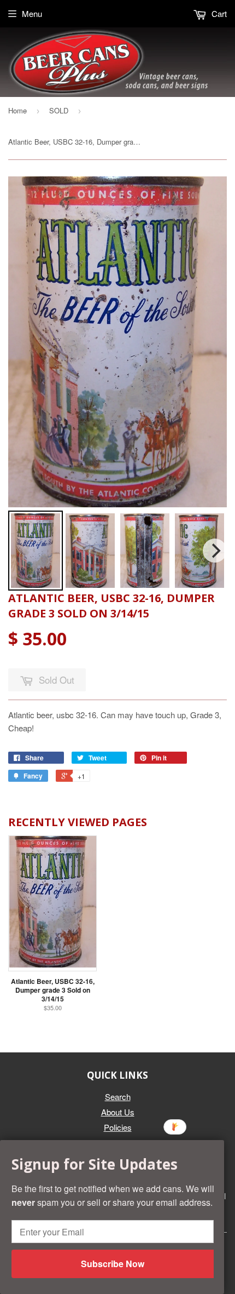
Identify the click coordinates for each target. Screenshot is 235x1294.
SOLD (58, 110)
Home (17, 110)
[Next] (215, 551)
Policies (118, 1127)
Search (118, 1096)
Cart (218, 13)
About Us (117, 1112)
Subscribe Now (112, 1263)
